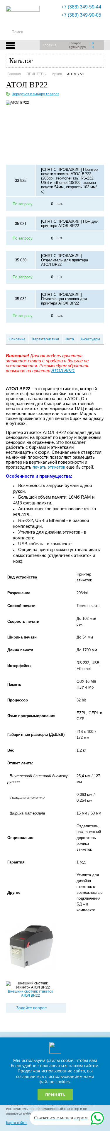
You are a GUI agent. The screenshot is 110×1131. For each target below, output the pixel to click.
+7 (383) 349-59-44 (81, 6)
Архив (57, 74)
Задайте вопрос (31, 1007)
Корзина (50, 45)
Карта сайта (16, 1123)
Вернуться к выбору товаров (35, 94)
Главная (14, 74)
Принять (55, 1094)
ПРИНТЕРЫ (36, 74)
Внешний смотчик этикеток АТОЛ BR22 (30, 993)
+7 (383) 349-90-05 (81, 15)
